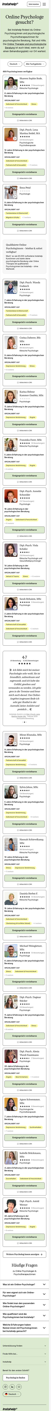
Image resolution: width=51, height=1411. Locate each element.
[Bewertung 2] (24, 722)
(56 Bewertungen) (26, 741)
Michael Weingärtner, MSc (31, 947)
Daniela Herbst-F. (29, 893)
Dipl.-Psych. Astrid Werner (29, 1203)
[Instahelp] (10, 4)
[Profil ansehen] (11, 83)
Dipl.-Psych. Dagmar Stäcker (30, 999)
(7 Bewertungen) (37, 1058)
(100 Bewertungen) (27, 555)
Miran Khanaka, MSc (31, 734)
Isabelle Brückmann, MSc (30, 1155)
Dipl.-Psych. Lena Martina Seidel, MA (30, 131)
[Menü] (44, 4)
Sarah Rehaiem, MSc (30, 598)
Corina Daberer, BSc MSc (30, 339)
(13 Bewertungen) (38, 953)
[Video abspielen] (15, 87)
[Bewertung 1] (22, 722)
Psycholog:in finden (15, 1377)
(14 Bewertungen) (38, 897)
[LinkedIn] (12, 1387)
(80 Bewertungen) (26, 348)
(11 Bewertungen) (37, 85)
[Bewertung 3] (26, 722)
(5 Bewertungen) (37, 602)
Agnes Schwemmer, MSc (30, 1101)
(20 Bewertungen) (26, 140)
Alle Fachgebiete (33, 64)
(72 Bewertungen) (26, 292)
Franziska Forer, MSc (31, 439)
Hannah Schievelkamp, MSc (32, 841)
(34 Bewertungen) (26, 794)
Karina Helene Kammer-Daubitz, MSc (32, 393)
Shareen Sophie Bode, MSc (31, 80)
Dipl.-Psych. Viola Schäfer (29, 547)
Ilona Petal (25, 187)
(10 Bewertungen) (38, 443)
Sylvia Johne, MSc (29, 787)
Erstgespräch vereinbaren (24, 114)
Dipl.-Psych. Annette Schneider (30, 493)
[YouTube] (19, 1387)
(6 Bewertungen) (37, 1106)
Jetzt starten (34, 4)
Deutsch (13, 64)
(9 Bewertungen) (37, 1208)
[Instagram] (5, 1387)
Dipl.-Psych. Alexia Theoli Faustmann (29, 1053)
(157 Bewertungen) (27, 501)
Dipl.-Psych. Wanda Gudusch (30, 284)
